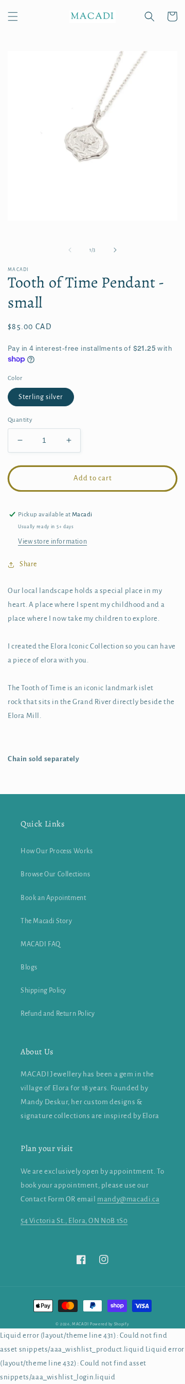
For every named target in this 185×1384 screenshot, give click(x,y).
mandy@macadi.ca (128, 1199)
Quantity (20, 420)
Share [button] (28, 564)
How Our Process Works (57, 851)
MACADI (80, 1324)
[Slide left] (70, 250)
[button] (13, 16)
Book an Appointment (53, 898)
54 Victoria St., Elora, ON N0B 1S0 (74, 1221)
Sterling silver (40, 397)
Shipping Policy (43, 990)
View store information (52, 541)
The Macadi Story (46, 921)
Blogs (29, 967)
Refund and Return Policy (58, 1013)
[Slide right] (115, 250)
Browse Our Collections (55, 874)
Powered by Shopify (110, 1324)
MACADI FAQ (41, 944)
